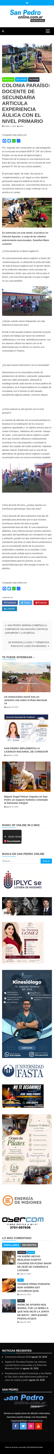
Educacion (8, 79)
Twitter (26, 602)
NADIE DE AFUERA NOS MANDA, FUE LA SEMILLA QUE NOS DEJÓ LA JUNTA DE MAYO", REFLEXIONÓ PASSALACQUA (33, 1311)
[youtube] (38, 1426)
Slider (20, 1280)
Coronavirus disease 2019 (18, 1357)
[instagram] (30, 1426)
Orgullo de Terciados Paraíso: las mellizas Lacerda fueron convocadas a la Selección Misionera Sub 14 (26, 1365)
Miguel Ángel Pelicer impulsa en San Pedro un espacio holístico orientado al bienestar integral (26, 799)
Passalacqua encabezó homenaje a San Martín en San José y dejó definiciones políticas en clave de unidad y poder (28, 1376)
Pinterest (42, 602)
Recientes (29, 1245)
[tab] (11, 1245)
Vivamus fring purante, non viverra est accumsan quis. (33, 1287)
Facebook (10, 602)
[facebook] (15, 1426)
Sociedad (33, 79)
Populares (11, 1245)
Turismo (31, 1252)
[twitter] (23, 1426)
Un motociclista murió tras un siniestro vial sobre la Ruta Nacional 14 (25, 700)
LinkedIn (10, 609)
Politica (21, 1301)
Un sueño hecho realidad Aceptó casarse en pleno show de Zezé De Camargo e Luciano (34, 1263)
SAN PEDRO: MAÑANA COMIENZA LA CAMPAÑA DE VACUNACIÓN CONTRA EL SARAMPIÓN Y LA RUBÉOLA (26, 629)
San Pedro (21, 79)
